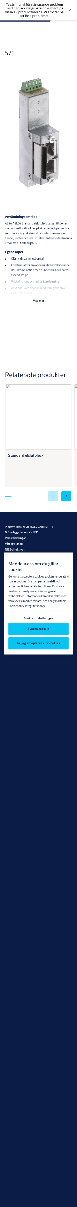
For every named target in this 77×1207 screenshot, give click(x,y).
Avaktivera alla (39, 628)
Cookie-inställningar (38, 618)
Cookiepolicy (16, 606)
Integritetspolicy (35, 606)
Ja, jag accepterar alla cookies (38, 643)
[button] (66, 496)
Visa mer (38, 301)
